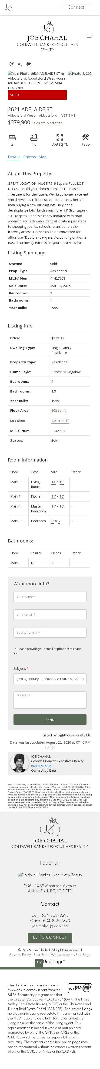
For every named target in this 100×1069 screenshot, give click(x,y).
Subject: (19, 668)
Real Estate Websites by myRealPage (61, 955)
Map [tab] (43, 156)
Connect (76, 7)
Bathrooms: (20, 541)
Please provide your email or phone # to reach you (47, 651)
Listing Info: (21, 326)
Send (50, 719)
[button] (50, 938)
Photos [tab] (29, 156)
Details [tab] (14, 156)
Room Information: (28, 460)
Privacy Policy (20, 955)
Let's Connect (50, 938)
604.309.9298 (41, 765)
